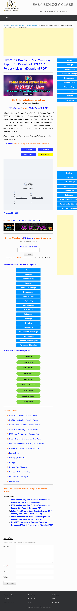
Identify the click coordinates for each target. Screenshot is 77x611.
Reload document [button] (21, 198)
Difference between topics (18, 476)
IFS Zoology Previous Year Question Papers (25, 438)
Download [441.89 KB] (12, 213)
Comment (7, 546)
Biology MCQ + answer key (19, 471)
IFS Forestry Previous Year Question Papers (25, 448)
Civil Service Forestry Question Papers (23, 429)
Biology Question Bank (17, 457)
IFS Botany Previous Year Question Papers (24, 434)
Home (5, 25)
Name (6, 566)
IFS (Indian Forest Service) (16, 25)
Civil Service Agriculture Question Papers (24, 424)
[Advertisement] (38, 42)
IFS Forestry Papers (31, 25)
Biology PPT (14, 462)
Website (6, 577)
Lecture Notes (14, 453)
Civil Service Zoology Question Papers (23, 420)
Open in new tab (37, 198)
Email (6, 571)
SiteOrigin (48, 607)
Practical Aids (14, 481)
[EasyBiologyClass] (11, 6)
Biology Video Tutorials (18, 467)
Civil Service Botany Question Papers (23, 415)
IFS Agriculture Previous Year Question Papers (26, 443)
